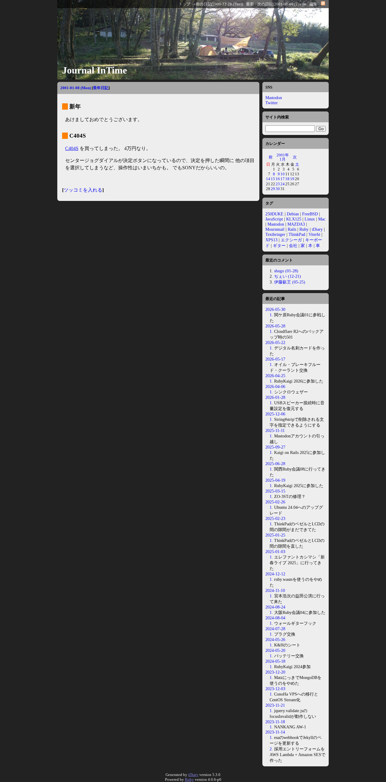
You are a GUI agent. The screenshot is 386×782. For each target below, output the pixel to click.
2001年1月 (283, 157)
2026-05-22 (275, 342)
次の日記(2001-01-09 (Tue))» (281, 4)
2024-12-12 (275, 573)
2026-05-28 (275, 326)
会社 (293, 245)
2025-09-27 (275, 447)
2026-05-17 (275, 359)
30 (278, 188)
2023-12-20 (275, 672)
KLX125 (293, 219)
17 (282, 179)
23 (278, 184)
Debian (293, 213)
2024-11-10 (275, 590)
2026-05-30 (275, 309)
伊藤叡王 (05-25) (289, 282)
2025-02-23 (275, 518)
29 (273, 188)
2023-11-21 (275, 705)
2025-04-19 (275, 480)
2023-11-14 (275, 732)
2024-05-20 (275, 650)
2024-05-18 (275, 661)
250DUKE (274, 213)
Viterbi (314, 234)
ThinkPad (297, 234)
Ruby (303, 229)
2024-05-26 (275, 639)
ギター (279, 245)
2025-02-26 (275, 501)
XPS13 (271, 239)
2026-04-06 (275, 386)
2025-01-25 (275, 535)
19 (292, 179)
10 (282, 174)
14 (268, 179)
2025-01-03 (275, 551)
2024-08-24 (275, 607)
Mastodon (273, 97)
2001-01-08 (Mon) (75, 88)
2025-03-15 (275, 491)
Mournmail (274, 229)
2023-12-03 (275, 688)
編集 (313, 4)
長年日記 (101, 88)
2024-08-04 (275, 617)
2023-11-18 (275, 721)
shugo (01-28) (286, 270)
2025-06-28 (275, 463)
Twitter (271, 102)
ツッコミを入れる (83, 189)
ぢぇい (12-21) (287, 276)
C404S (71, 148)
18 (287, 179)
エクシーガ (291, 239)
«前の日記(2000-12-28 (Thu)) (218, 4)
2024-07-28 (275, 628)
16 (278, 179)
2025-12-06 (275, 413)
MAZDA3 (296, 224)
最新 (250, 4)
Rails (292, 229)
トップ (184, 4)
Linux (310, 219)
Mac (321, 219)
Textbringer (275, 234)
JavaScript (274, 219)
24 (282, 184)
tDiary (317, 229)
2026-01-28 (275, 397)
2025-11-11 (275, 430)
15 (273, 179)
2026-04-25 (275, 375)
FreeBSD (310, 213)
